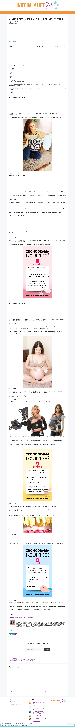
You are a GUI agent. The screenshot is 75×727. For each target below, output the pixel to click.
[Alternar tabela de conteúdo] (23, 66)
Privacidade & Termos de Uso (15, 704)
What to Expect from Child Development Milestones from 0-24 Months (22, 659)
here (10, 173)
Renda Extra (48, 12)
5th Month (12, 72)
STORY (60, 12)
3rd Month (12, 69)
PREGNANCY (12, 657)
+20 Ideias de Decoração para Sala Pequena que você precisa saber (22, 660)
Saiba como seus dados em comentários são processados (40, 691)
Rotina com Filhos (25, 12)
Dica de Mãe (17, 12)
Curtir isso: (13, 78)
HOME (11, 12)
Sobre (10, 699)
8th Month (12, 76)
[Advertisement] (37, 33)
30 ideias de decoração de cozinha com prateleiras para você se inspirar (39, 708)
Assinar (47, 649)
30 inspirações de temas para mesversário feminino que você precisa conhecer (39, 720)
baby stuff (12, 658)
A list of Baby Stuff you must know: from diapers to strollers (21, 617)
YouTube (55, 12)
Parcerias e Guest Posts (14, 701)
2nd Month (12, 68)
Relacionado (13, 80)
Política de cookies (24, 725)
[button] (64, 12)
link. (30, 191)
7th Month (12, 75)
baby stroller (47, 401)
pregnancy (16, 658)
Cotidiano (34, 12)
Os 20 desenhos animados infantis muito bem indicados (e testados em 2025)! (39, 712)
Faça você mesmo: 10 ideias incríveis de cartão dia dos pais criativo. (39, 704)
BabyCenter (58, 117)
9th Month (12, 77)
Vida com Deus (41, 12)
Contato (10, 702)
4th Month (12, 71)
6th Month (12, 73)
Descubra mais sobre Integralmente (17, 81)
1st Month (12, 67)
